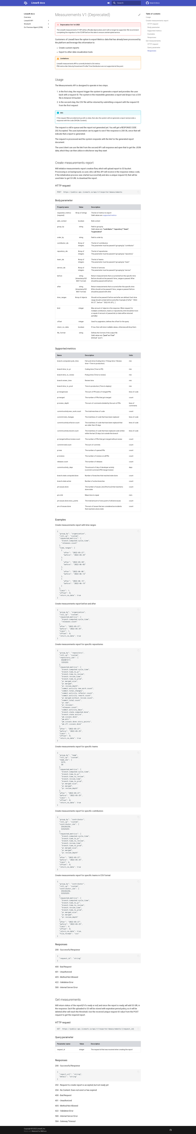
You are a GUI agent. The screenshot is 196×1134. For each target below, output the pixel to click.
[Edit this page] (139, 14)
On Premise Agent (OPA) (33, 27)
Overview (27, 17)
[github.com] (171, 1130)
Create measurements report (157, 21)
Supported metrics (154, 31)
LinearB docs (29, 14)
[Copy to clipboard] (138, 192)
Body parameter (153, 27)
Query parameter (153, 47)
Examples (151, 34)
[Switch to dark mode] (108, 2)
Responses (151, 37)
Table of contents (153, 14)
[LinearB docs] (25, 2)
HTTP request (152, 24)
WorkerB (27, 24)
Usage (148, 17)
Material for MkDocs (39, 1131)
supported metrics (109, 215)
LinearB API (28, 21)
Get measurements (153, 41)
